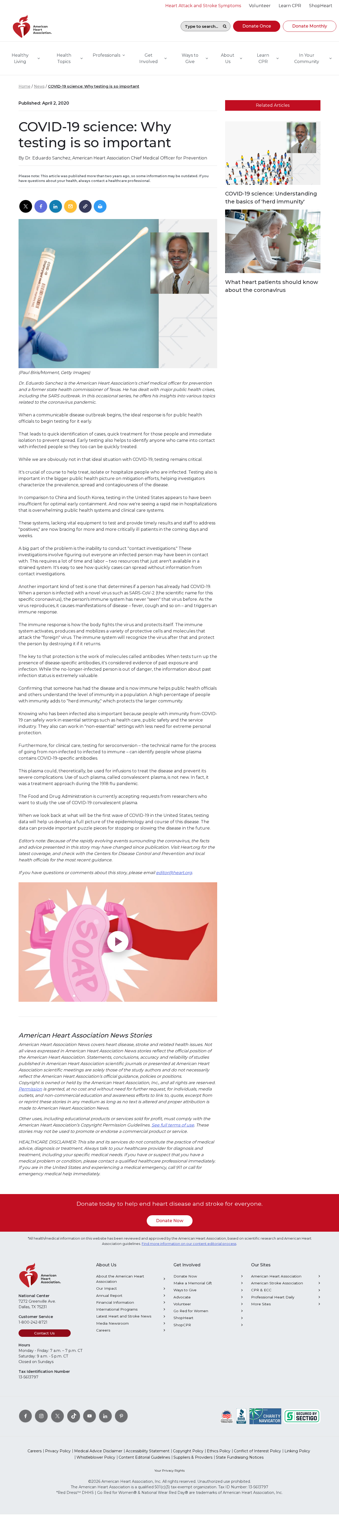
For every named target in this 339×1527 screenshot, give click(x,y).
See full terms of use (172, 1125)
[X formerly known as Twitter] (57, 1416)
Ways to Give (185, 1290)
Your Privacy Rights (169, 1470)
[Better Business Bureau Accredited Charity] (241, 1416)
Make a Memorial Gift (192, 1283)
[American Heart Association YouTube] (89, 1416)
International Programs (116, 1309)
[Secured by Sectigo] (301, 1416)
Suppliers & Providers (192, 1457)
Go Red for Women (190, 1311)
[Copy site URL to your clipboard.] (85, 206)
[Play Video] (118, 942)
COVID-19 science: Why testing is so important (93, 86)
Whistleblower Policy (96, 1457)
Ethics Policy (218, 1451)
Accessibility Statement (148, 1451)
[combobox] (200, 26)
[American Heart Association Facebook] (25, 1416)
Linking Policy (297, 1451)
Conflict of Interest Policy (257, 1451)
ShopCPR (182, 1325)
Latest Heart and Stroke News (123, 1316)
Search (224, 26)
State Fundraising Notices (240, 1457)
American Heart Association (276, 1276)
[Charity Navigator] (265, 1416)
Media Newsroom (112, 1323)
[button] (256, 26)
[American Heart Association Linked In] (105, 1416)
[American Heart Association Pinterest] (121, 1416)
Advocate (182, 1297)
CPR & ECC (261, 1290)
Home (24, 86)
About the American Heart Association (120, 1279)
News (39, 86)
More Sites (261, 1304)
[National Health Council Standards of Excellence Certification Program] (226, 1416)
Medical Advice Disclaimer (98, 1451)
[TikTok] (74, 1416)
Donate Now (169, 1220)
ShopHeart (183, 1318)
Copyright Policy (188, 1451)
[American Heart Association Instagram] (41, 1416)
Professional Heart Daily (272, 1297)
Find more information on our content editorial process (189, 1244)
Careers (103, 1330)
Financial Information (115, 1302)
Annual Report (109, 1295)
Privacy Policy (58, 1451)
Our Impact (106, 1288)
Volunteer (182, 1304)
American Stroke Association (277, 1283)
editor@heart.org (174, 872)
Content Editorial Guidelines (144, 1457)
